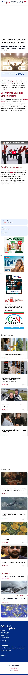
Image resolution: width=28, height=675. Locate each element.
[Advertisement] (14, 21)
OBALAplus (10, 222)
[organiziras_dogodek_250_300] (14, 284)
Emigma (16, 670)
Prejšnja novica (6, 573)
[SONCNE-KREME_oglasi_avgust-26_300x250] (14, 263)
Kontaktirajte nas (5, 640)
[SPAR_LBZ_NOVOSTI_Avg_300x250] (14, 245)
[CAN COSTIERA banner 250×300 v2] (14, 320)
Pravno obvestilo (14, 668)
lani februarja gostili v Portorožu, (9, 82)
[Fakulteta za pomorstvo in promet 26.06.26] (14, 303)
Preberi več (3, 655)
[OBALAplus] (9, 2)
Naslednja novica (21, 595)
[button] (20, 2)
